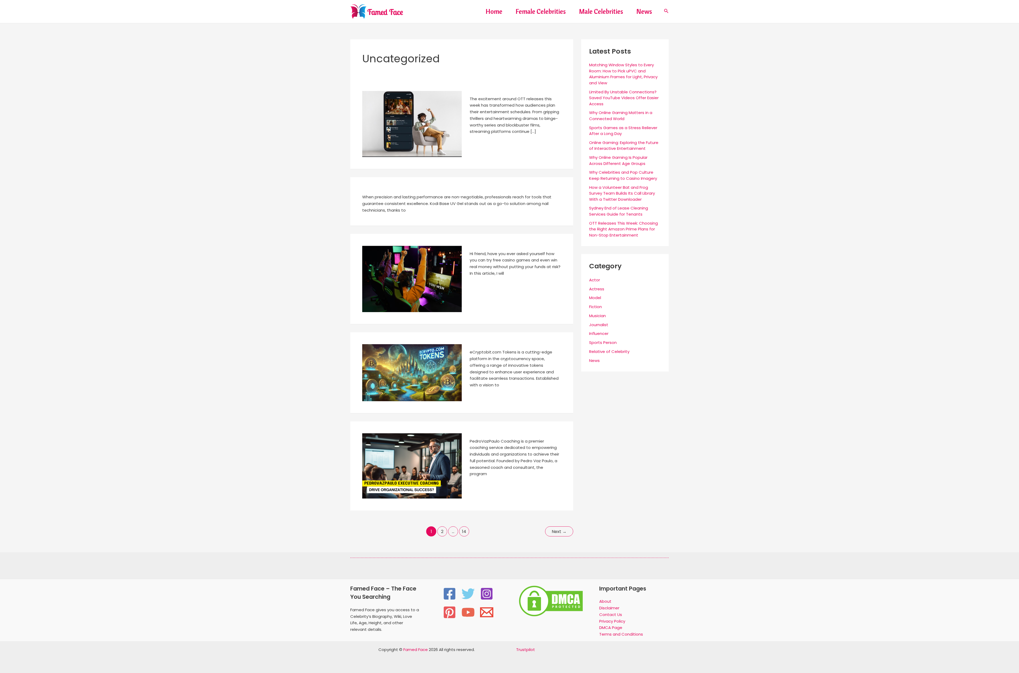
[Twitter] (468, 593)
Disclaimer (609, 608)
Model (595, 297)
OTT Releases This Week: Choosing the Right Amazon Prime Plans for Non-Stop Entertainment (623, 229)
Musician (597, 315)
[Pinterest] (449, 612)
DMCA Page (610, 627)
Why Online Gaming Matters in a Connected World (620, 115)
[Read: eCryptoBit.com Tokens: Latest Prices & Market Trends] (412, 372)
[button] (666, 11)
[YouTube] (468, 612)
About (605, 601)
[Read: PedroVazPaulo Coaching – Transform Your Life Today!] (412, 465)
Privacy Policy (612, 621)
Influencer (598, 333)
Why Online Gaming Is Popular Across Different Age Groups (618, 160)
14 (464, 531)
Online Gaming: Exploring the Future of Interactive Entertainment (623, 145)
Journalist (598, 324)
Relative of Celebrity (609, 351)
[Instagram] (486, 593)
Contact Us (610, 614)
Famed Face (415, 649)
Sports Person (603, 342)
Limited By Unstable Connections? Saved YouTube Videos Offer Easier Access (624, 98)
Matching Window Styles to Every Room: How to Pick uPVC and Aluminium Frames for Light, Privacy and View (623, 74)
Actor (594, 280)
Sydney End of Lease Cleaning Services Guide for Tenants (618, 211)
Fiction (595, 306)
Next (559, 531)
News (594, 360)
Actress (596, 289)
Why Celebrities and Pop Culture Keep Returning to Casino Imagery (623, 175)
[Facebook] (449, 593)
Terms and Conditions (621, 634)
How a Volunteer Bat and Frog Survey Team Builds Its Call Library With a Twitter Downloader (622, 193)
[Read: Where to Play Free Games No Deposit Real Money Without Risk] (412, 278)
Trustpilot (525, 649)
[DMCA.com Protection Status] (551, 600)
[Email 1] (486, 612)
